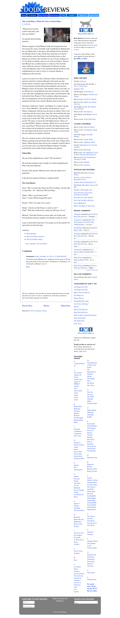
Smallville (90, 489)
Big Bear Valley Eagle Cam (83, 190)
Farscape (77, 479)
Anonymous (78, 220)
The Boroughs (78, 418)
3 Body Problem (79, 363)
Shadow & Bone (92, 480)
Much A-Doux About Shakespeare (85, 315)
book (86, 47)
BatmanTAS (78, 406)
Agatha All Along (77, 376)
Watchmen (90, 557)
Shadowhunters (92, 482)
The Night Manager (90, 397)
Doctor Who (78, 451)
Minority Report (89, 127)
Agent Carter (78, 379)
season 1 (36, 236)
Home (46, 305)
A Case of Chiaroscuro (85, 85)
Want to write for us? (60, 598)
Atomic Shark (88, 139)
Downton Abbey (79, 458)
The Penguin (91, 428)
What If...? (90, 563)
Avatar (76, 399)
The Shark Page (79, 321)
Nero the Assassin (90, 393)
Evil (75, 467)
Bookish (76, 415)
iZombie (76, 544)
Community (78, 431)
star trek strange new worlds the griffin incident (84, 222)
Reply (28, 267)
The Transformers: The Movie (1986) (85, 158)
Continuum (77, 433)
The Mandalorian (91, 370)
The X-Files (91, 573)
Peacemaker (91, 424)
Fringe (76, 492)
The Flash (77, 483)
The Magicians (92, 363)
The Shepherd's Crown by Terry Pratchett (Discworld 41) (86, 153)
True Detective (92, 523)
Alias (75, 388)
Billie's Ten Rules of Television (84, 206)
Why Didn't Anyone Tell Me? (86, 186)
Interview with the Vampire (79, 534)
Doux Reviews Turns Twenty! (83, 197)
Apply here (82, 351)
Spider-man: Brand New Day (85, 103)
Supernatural (91, 509)
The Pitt (89, 435)
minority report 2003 (81, 260)
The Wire (90, 566)
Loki (75, 587)
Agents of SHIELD (77, 382)
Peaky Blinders (92, 426)
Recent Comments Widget (93, 270)
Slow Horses (91, 487)
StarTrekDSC (91, 498)
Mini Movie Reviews (81, 312)
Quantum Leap (92, 457)
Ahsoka (76, 386)
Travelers (90, 518)
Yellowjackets (91, 579)
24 (75, 366)
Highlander (77, 521)
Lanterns (77, 571)
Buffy (76, 422)
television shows (92, 45)
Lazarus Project (79, 573)
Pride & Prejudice (80, 318)
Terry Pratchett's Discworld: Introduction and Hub (83, 194)
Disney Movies (79, 298)
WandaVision (91, 555)
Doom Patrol (78, 456)
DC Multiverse (79, 295)
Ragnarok (90, 464)
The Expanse (78, 470)
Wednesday (91, 559)
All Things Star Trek (81, 287)
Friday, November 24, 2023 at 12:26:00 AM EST (51, 256)
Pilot (82, 89)
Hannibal (77, 517)
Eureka (76, 465)
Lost (75, 589)
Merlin (89, 376)
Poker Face (90, 439)
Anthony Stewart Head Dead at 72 (85, 182)
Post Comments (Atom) (39, 311)
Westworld (90, 561)
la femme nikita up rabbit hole (84, 250)
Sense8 (89, 478)
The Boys (77, 411)
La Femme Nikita (77, 568)
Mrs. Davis (90, 385)
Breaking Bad (78, 420)
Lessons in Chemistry (77, 583)
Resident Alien (92, 469)
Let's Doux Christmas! (81, 304)
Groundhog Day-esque (81, 301)
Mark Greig (78, 257)
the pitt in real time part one (86, 234)
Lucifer (76, 591)
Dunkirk (86, 162)
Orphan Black (91, 410)
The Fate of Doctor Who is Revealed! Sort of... (83, 178)
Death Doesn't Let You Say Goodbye (85, 146)
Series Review (88, 91)
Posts (26, 602)
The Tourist (91, 516)
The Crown (77, 436)
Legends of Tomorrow (77, 579)
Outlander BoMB (90, 415)
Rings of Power (92, 471)
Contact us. (60, 601)
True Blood (91, 521)
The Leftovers (78, 576)
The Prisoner (91, 448)
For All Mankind (77, 486)
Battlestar (77, 409)
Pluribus (90, 437)
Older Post (65, 305)
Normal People (92, 403)
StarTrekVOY (91, 507)
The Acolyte (78, 372)
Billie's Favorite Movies (82, 292)
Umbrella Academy (90, 533)
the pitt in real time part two (86, 215)
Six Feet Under (92, 485)
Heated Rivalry (79, 519)
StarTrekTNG (91, 505)
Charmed (77, 429)
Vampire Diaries (92, 541)
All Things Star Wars (81, 290)
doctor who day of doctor (85, 266)
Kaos (75, 560)
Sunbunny (32, 243)
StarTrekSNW (91, 503)
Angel (76, 395)
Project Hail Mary (90, 119)
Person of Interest (90, 431)
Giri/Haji (77, 508)
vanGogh (77, 214)
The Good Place (42, 243)
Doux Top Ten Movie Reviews (84, 200)
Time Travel (78, 323)
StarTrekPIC (91, 500)
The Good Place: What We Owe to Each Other (41, 21)
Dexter (76, 449)
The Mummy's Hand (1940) (85, 131)
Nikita (89, 401)
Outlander (90, 412)
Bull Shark (87, 150)
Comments (28, 606)
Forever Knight (79, 490)
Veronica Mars (92, 548)
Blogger (63, 612)
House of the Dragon (78, 525)
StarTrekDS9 (91, 496)
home (35, 239)
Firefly (76, 481)
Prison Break (91, 446)
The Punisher (91, 451)
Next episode (31, 233)
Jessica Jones (78, 551)
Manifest (90, 374)
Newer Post (27, 305)
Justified (76, 553)
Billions (76, 413)
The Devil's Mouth (90, 99)
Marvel (76, 306)
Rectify (89, 466)
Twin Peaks (91, 525)
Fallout (76, 476)
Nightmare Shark (89, 142)
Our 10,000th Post (80, 203)
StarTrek (90, 494)
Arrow (76, 397)
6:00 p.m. (83, 81)
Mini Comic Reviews (81, 309)
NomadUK (77, 228)
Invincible (77, 537)
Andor (76, 393)
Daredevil (77, 442)
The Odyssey (88, 111)
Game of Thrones (77, 504)
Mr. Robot (90, 383)
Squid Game (91, 491)
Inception (87, 165)
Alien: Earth (78, 391)
